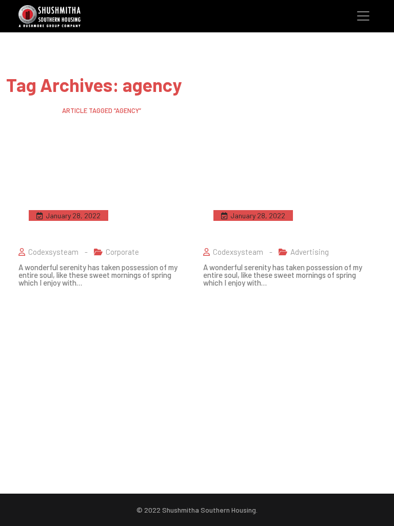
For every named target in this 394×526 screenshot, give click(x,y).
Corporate (122, 251)
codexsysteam (53, 251)
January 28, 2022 (73, 215)
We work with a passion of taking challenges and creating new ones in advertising (286, 221)
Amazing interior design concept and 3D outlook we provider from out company (103, 221)
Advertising (309, 251)
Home (14, 110)
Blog (42, 110)
